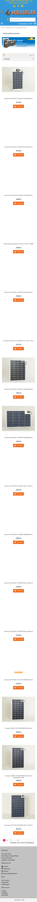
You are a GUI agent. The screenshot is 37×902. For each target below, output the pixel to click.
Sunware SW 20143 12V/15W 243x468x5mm (18, 98)
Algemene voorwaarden (8, 860)
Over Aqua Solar (6, 854)
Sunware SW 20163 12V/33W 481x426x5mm (18, 292)
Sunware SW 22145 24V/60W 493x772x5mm (18, 825)
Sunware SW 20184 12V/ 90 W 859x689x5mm (18, 680)
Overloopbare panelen (21, 27)
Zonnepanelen (9, 27)
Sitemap (6, 871)
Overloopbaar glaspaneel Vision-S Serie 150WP (18, 244)
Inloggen (3, 891)
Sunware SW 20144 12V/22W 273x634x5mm (18, 147)
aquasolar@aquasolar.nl (10, 873)
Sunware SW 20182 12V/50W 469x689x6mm (18, 437)
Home (2, 27)
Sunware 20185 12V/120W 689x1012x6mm (18, 728)
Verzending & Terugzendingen (9, 856)
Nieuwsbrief (4, 895)
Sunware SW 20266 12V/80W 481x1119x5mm (18, 631)
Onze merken (5, 880)
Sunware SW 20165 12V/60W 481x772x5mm (18, 486)
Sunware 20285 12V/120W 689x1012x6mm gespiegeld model (18, 776)
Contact (6, 866)
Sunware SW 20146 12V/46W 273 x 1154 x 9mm (18, 340)
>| (17, 840)
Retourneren (7, 869)
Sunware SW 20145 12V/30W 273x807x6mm (18, 195)
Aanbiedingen (5, 884)
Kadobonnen (5, 882)
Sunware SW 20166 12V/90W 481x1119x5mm (18, 583)
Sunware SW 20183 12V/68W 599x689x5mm (18, 534)
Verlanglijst (4, 893)
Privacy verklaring (6, 858)
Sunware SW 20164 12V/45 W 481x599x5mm (18, 389)
